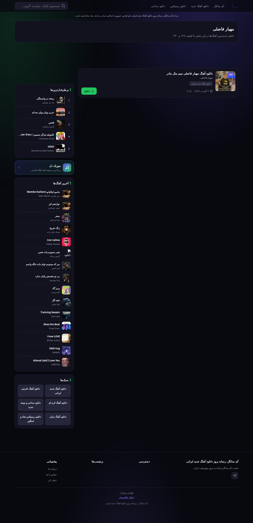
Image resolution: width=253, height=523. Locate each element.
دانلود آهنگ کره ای (58, 402)
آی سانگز (219, 6)
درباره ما (52, 468)
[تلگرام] (234, 475)
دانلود (87, 91)
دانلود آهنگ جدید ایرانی (201, 83)
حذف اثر (52, 480)
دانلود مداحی (158, 6)
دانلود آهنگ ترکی (57, 416)
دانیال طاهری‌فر (126, 497)
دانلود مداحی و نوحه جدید (31, 405)
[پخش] (225, 81)
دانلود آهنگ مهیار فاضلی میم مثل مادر (190, 73)
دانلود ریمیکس (178, 6)
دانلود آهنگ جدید (200, 6)
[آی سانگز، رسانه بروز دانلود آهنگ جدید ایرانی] (234, 5)
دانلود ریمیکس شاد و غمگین (30, 419)
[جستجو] (63, 6)
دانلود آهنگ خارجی (30, 388)
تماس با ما (51, 474)
